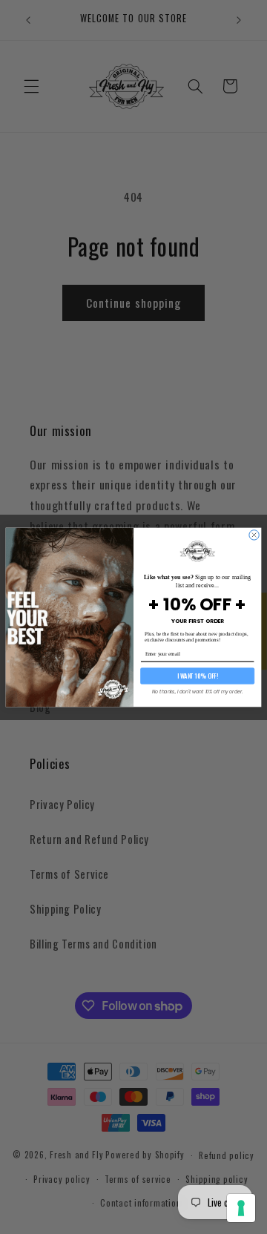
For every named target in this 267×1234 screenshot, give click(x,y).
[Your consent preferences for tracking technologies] (241, 1208)
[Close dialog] (254, 534)
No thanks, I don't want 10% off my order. (197, 691)
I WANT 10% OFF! (197, 675)
